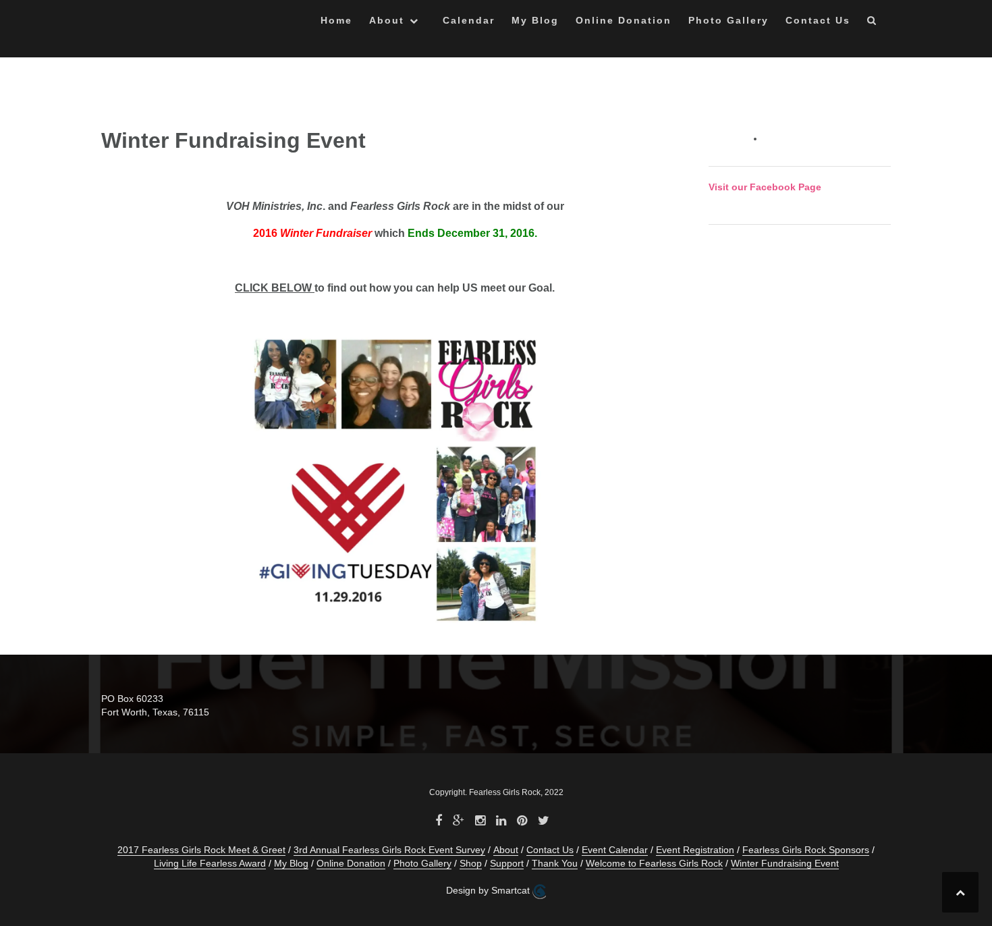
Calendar (469, 20)
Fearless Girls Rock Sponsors (805, 849)
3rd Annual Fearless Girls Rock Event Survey (389, 849)
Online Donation (623, 20)
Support (507, 863)
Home (336, 20)
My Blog (535, 20)
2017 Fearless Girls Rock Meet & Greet (201, 849)
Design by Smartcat (489, 890)
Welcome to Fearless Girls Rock (654, 863)
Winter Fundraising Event (785, 863)
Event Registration (695, 849)
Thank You (555, 863)
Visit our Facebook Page (765, 187)
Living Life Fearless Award (210, 863)
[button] (872, 22)
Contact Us (818, 20)
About (386, 20)
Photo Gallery (728, 20)
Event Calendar (615, 849)
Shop (471, 863)
